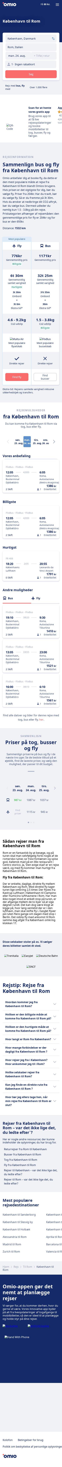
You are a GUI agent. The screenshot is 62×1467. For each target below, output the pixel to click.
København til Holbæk (16, 1229)
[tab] (17, 598)
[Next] (54, 441)
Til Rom (27, 1267)
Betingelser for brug (30, 1440)
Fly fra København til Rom (20, 1165)
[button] (18, 56)
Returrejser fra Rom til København (25, 1149)
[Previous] (7, 788)
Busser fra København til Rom (22, 1154)
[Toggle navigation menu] (57, 5)
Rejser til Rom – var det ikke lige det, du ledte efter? (28, 1181)
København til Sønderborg (19, 1214)
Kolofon (8, 1440)
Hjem (6, 1267)
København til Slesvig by (18, 1222)
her (41, 719)
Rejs (16, 1267)
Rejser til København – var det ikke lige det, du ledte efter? (30, 1172)
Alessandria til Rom (15, 1237)
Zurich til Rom (11, 1251)
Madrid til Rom (12, 1244)
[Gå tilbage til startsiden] (9, 5)
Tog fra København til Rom (20, 1160)
